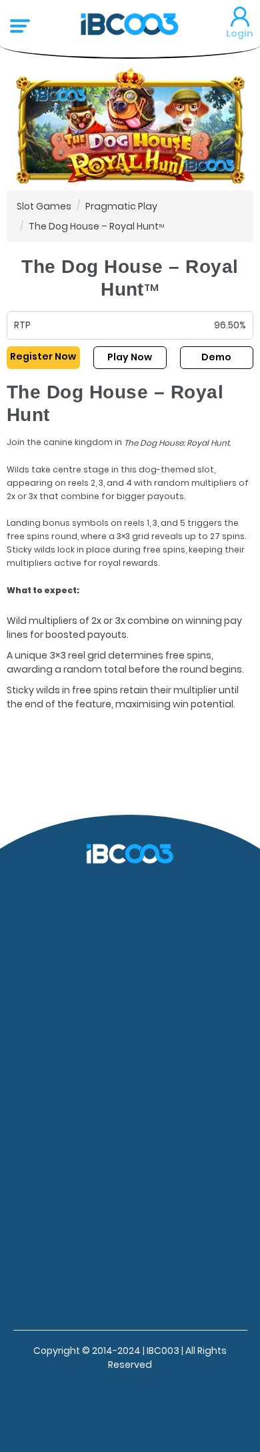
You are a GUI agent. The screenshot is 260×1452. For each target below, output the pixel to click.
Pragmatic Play (121, 205)
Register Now (43, 356)
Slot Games (44, 205)
